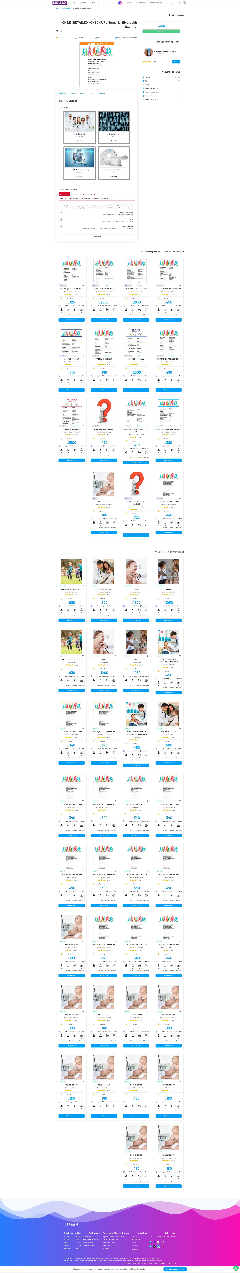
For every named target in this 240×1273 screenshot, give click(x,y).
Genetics (105, 198)
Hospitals (83, 3)
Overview (61, 93)
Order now (161, 31)
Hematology (88, 194)
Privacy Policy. (108, 1258)
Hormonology (77, 194)
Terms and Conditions (93, 1258)
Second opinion (141, 3)
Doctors (92, 3)
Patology (96, 198)
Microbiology (74, 198)
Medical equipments (155, 3)
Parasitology (86, 198)
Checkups (66, 8)
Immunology (99, 194)
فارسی (171, 3)
